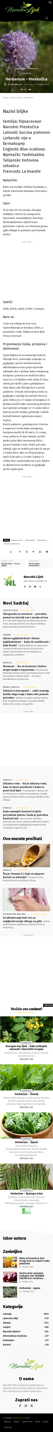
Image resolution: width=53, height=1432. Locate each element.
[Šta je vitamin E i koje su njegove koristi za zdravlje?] (26, 855)
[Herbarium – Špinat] (26, 1125)
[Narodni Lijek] (5, 84)
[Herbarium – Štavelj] (26, 1077)
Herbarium (33, 68)
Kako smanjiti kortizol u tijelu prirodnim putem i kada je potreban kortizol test (25, 815)
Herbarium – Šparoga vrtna (26, 1193)
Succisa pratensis (11, 544)
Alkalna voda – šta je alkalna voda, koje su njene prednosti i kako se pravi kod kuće (25, 787)
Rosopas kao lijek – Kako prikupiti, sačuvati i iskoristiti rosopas (26, 1048)
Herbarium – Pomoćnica (35, 565)
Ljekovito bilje (20, 68)
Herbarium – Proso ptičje (10, 565)
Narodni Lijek (16, 84)
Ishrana (7, 635)
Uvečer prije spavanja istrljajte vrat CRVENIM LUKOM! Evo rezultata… (32, 1276)
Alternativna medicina (14, 914)
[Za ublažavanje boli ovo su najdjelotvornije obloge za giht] (26, 899)
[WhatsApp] (40, 552)
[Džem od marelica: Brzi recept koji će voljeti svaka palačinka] (10, 1262)
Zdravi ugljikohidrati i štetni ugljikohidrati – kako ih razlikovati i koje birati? (26, 642)
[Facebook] (20, 552)
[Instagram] (30, 586)
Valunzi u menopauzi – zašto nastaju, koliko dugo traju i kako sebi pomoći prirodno (26, 694)
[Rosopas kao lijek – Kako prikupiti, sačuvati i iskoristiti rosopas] (26, 1029)
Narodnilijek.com (19, 1418)
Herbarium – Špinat (26, 1142)
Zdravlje (7, 663)
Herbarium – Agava (29, 1288)
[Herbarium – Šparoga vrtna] (26, 1177)
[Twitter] (26, 552)
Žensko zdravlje (11, 687)
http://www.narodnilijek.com (35, 581)
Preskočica (42, 540)
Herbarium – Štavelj (26, 1094)
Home (5, 97)
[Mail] (35, 586)
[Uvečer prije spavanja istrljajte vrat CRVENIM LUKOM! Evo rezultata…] (10, 1277)
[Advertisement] (26, 269)
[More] (47, 552)
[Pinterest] (33, 552)
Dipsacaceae (17, 540)
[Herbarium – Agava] (10, 1292)
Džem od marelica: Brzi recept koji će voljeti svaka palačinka (34, 1261)
